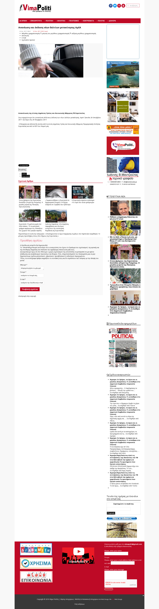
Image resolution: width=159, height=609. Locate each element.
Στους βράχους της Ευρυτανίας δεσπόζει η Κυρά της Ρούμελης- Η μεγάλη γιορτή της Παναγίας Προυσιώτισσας (31, 203)
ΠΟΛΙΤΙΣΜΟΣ (74, 21)
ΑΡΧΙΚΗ (24, 21)
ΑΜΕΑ (24, 174)
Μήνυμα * (23, 265)
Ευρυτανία (25, 176)
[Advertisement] (60, 95)
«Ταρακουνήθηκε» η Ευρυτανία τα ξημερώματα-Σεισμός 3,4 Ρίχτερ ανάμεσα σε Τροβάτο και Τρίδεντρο (58, 202)
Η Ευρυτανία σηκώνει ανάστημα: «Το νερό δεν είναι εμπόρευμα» (83, 201)
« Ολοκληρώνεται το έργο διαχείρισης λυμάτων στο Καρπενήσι (67, 234)
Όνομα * (23, 272)
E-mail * (23, 279)
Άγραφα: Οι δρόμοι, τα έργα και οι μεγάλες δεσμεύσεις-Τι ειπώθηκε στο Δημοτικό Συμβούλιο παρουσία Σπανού (125, 383)
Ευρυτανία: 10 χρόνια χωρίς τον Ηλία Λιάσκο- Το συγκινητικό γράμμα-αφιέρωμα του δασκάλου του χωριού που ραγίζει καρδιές (30, 227)
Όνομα (106, 557)
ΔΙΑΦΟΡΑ (112, 21)
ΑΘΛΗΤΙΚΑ (61, 21)
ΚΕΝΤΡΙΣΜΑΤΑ (88, 21)
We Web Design (115, 599)
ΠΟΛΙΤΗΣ (101, 21)
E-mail (106, 567)
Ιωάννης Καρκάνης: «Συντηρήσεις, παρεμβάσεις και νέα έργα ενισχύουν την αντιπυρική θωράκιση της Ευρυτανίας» (57, 227)
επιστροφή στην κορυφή (27, 296)
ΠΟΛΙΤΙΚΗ (49, 21)
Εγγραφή (111, 513)
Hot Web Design (103, 599)
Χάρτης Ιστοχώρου (66, 599)
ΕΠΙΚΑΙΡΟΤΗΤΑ (36, 21)
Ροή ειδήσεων (80, 604)
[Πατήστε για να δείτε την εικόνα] (50, 65)
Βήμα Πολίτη (54, 599)
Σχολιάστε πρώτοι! (28, 40)
